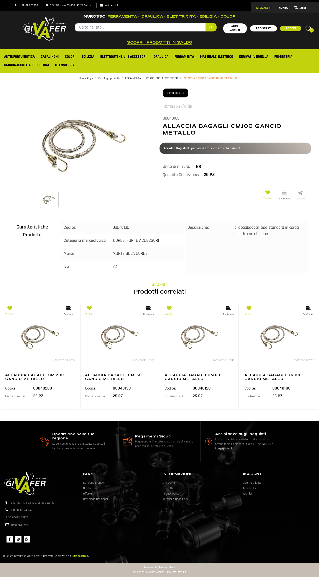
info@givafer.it (224, 448)
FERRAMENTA (133, 78)
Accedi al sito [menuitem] (251, 488)
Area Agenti (235, 28)
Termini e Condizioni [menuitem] (175, 499)
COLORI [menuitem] (70, 56)
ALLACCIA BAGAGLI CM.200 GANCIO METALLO (34, 377)
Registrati (263, 28)
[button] (211, 27)
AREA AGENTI (264, 8)
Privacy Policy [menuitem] (171, 494)
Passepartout (80, 556)
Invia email (111, 5)
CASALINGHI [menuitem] (50, 56)
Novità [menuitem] (87, 488)
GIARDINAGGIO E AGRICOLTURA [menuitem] (26, 65)
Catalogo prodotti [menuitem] (94, 483)
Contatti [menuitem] (168, 488)
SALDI (302, 8)
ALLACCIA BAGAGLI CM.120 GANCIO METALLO (193, 377)
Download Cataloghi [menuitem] (95, 499)
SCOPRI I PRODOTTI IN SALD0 (159, 42)
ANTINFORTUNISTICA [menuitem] (19, 56)
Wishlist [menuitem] (247, 494)
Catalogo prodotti (109, 78)
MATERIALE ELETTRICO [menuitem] (216, 56)
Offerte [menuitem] (87, 494)
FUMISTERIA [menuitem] (283, 56)
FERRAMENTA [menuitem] (184, 56)
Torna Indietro (175, 93)
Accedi (291, 28)
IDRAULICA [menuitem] (160, 56)
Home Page (86, 78)
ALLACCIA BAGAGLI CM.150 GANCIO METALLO (113, 377)
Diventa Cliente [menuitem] (252, 483)
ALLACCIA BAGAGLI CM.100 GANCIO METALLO (210, 78)
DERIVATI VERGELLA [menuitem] (253, 56)
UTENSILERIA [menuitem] (64, 65)
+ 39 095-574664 (29, 5)
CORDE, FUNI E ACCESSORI (162, 78)
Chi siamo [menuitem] (169, 483)
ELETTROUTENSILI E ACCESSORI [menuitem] (123, 56)
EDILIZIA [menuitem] (88, 56)
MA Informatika (176, 572)
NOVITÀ (283, 8)
